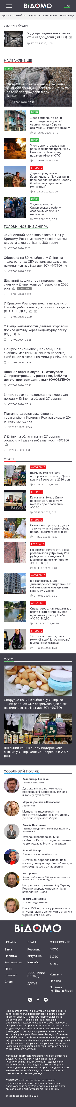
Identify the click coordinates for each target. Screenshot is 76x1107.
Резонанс (33, 949)
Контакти (56, 974)
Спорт (9, 981)
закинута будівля (16, 25)
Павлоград (67, 15)
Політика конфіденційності (61, 989)
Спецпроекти (60, 942)
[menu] (9, 6)
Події (8, 968)
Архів (54, 964)
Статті (32, 942)
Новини (11, 942)
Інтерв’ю (33, 962)
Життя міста (13, 962)
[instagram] (30, 1000)
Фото (54, 949)
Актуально (34, 956)
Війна (8, 949)
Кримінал (11, 975)
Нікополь (35, 15)
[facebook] (38, 1000)
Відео (54, 956)
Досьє (32, 983)
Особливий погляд (36, 974)
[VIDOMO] (38, 6)
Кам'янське (50, 15)
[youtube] (46, 1000)
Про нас (55, 980)
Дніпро (6, 15)
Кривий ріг (19, 15)
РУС (67, 5)
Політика (11, 956)
